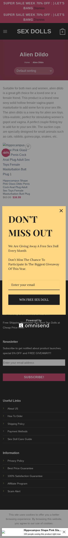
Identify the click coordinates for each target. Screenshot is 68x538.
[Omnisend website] (34, 323)
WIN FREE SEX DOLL (34, 300)
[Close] (61, 210)
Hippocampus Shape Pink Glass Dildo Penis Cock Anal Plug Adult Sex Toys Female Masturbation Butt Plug (42, 530)
